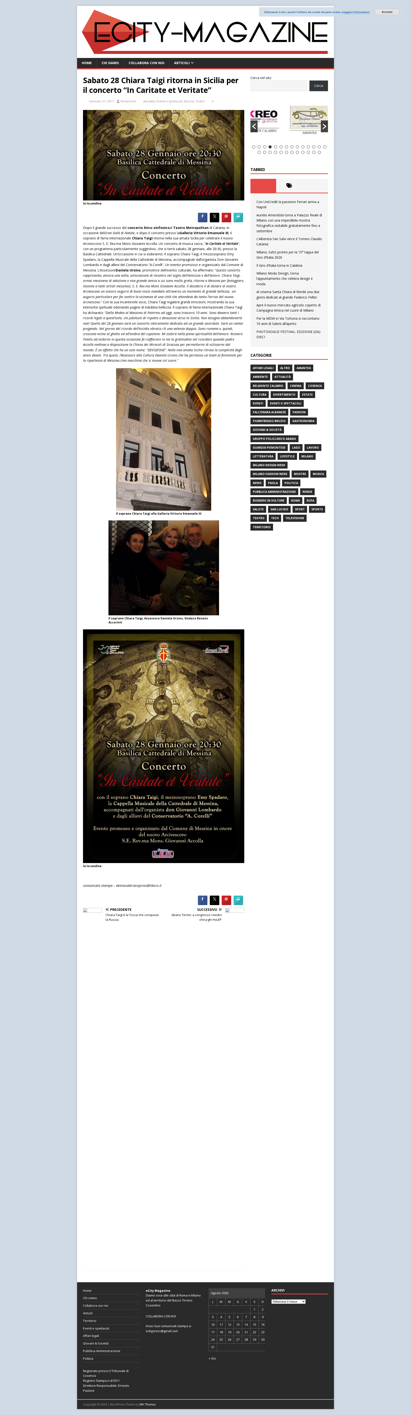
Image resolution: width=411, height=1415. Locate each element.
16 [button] (264, 152)
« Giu (212, 1358)
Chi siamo (110, 63)
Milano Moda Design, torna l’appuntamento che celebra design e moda (284, 278)
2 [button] (259, 146)
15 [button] (259, 152)
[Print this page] (238, 220)
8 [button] (292, 146)
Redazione (128, 101)
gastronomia (303, 421)
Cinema (295, 386)
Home (87, 63)
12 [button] (313, 146)
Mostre (300, 474)
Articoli (182, 63)
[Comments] (315, 186)
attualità (149, 101)
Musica (189, 101)
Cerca (318, 85)
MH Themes (148, 1404)
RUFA (310, 501)
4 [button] (270, 146)
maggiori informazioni (356, 12)
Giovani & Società (267, 430)
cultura (259, 395)
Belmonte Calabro (268, 386)
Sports (317, 509)
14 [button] (324, 146)
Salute (258, 509)
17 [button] (270, 152)
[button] (254, 126)
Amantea (304, 368)
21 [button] (292, 152)
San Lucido (279, 509)
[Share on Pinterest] (226, 220)
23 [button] (302, 152)
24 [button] (308, 152)
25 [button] (313, 152)
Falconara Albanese (269, 412)
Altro (285, 368)
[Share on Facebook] (202, 220)
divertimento (284, 395)
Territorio (262, 527)
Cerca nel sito (260, 78)
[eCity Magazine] (205, 55)
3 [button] (264, 146)
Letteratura (263, 456)
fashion (299, 412)
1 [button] (253, 146)
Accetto (387, 12)
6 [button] (281, 146)
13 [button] (319, 146)
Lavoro (313, 448)
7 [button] (286, 146)
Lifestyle (287, 456)
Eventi (258, 403)
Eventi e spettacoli (169, 101)
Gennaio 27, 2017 (101, 101)
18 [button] (275, 152)
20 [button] (286, 152)
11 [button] (308, 146)
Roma (295, 501)
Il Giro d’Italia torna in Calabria (279, 265)
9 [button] (297, 146)
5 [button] (275, 146)
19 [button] (281, 152)
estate (307, 395)
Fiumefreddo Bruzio (269, 421)
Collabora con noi (146, 63)
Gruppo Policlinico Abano (274, 439)
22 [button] (297, 152)
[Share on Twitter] (214, 220)
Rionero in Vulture (268, 501)
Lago (296, 448)
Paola (273, 483)
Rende (307, 492)
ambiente (260, 377)
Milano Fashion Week (270, 474)
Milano (307, 456)
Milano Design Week (269, 465)
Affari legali (263, 368)
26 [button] (319, 152)
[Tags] (289, 186)
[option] (289, 121)
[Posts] (263, 186)
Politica (291, 483)
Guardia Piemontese (269, 448)
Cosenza (315, 386)
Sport (300, 509)
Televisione (294, 518)
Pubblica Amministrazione (274, 492)
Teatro (200, 101)
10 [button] (302, 146)
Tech (275, 518)
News (257, 483)
